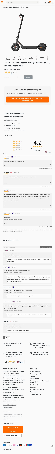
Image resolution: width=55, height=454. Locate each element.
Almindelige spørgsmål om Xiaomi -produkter (40, 381)
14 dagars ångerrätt (35, 394)
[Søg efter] (37, 2)
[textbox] (21, 247)
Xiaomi (6, 69)
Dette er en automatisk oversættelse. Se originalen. (13, 179)
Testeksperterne (7, 402)
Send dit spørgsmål (46, 247)
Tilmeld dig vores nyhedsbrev (13, 429)
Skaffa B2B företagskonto (37, 389)
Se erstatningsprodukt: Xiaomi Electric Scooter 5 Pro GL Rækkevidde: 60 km (27, 99)
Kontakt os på (34, 385)
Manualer (32, 376)
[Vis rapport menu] (50, 165)
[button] (13, 362)
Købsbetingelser (34, 378)
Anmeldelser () (8, 74)
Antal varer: (7, 77)
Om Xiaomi (33, 387)
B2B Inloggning (34, 392)
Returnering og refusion (37, 374)
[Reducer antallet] (13, 77)
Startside (5, 7)
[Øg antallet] (21, 77)
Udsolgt (28, 77)
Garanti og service (35, 371)
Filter (5, 154)
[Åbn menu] (52, 2)
